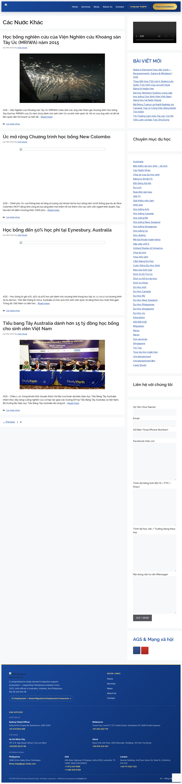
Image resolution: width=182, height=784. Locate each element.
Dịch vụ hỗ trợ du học (145, 278)
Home (75, 7)
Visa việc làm (140, 256)
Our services (140, 339)
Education (139, 317)
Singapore (139, 343)
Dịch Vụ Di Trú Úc (143, 274)
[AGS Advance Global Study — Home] (15, 7)
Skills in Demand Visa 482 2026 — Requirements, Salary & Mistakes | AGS (152, 73)
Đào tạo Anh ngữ (142, 269)
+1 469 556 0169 (73, 770)
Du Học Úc (139, 313)
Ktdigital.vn (82, 778)
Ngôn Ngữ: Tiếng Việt (138, 13)
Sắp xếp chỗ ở (141, 243)
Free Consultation (165, 6)
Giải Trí (137, 196)
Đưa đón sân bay (142, 191)
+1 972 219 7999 (72, 766)
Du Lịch (137, 187)
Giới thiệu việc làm (143, 200)
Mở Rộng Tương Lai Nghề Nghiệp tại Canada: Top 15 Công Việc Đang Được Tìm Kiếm (154, 108)
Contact (120, 7)
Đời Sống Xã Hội (142, 183)
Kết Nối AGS (140, 321)
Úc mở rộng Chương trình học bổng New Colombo (56, 136)
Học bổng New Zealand (146, 222)
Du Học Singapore (143, 308)
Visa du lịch (139, 252)
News (96, 7)
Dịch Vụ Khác (140, 282)
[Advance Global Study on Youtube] (144, 650)
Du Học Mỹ (139, 295)
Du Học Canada (142, 291)
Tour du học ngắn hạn (145, 352)
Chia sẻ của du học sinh (146, 174)
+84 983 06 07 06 (17, 746)
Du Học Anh (139, 287)
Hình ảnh (138, 204)
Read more (47, 117)
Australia (138, 161)
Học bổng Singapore (145, 226)
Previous (9, 422)
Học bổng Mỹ (140, 217)
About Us (107, 7)
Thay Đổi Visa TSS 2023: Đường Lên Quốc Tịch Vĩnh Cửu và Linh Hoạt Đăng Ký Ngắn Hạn (153, 85)
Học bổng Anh (141, 209)
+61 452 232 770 (100, 729)
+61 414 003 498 (17, 729)
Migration (138, 326)
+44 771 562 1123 (128, 766)
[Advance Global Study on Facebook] (136, 650)
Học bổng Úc (140, 230)
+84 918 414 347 (100, 746)
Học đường (139, 235)
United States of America (148, 248)
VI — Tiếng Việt (166, 778)
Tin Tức (137, 347)
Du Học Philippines (143, 304)
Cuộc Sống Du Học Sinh (146, 265)
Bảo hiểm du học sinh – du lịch (150, 166)
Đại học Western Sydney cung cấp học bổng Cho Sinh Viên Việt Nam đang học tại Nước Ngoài (152, 96)
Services (85, 7)
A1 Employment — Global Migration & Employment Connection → (41, 698)
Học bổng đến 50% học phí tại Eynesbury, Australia (57, 230)
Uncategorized (142, 356)
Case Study (139, 365)
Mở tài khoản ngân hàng (146, 239)
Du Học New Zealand (145, 300)
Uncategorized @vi (144, 360)
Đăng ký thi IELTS (143, 178)
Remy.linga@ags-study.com (22, 764)
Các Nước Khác (13, 124)
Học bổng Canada (143, 213)
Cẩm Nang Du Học (143, 261)
